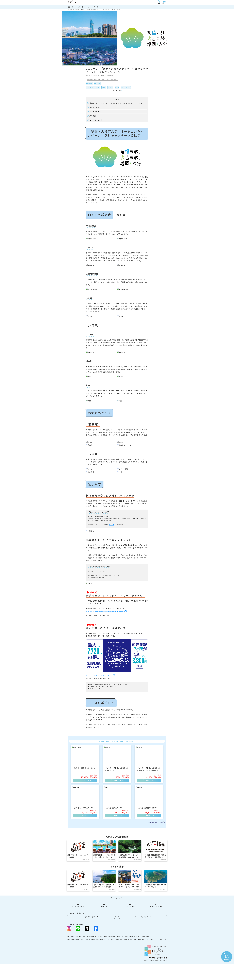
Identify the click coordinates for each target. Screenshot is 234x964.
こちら (111, 525)
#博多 (103, 87)
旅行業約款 (120, 936)
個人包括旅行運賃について (132, 936)
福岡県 (90, 84)
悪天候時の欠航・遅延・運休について (134, 939)
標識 (84, 936)
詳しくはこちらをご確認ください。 (99, 675)
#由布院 (110, 87)
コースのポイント (96, 120)
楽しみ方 (92, 116)
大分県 (98, 84)
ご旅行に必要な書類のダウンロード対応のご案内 (81, 939)
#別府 (117, 87)
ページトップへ (118, 898)
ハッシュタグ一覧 (92, 7)
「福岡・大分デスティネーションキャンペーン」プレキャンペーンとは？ (116, 103)
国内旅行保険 (145, 936)
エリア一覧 (80, 7)
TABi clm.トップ (78, 906)
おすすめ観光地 (95, 107)
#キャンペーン (125, 87)
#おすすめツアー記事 (93, 87)
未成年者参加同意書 (109, 936)
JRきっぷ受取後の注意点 (114, 939)
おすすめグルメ (95, 111)
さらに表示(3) (116, 90)
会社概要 (78, 936)
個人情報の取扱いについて (94, 936)
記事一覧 (70, 7)
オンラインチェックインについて (156, 939)
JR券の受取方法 (101, 939)
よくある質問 (70, 936)
